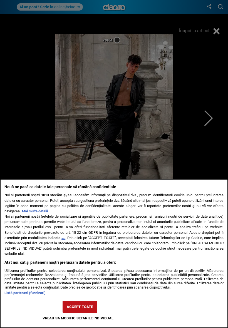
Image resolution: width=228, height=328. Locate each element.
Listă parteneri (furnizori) (25, 293)
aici (63, 238)
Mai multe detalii (35, 211)
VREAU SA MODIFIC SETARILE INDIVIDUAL (78, 318)
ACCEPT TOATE (80, 307)
